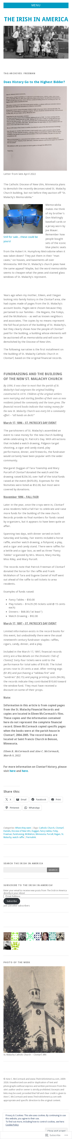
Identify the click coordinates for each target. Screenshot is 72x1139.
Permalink (31, 837)
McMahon (30, 834)
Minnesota (41, 834)
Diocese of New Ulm (21, 831)
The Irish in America (36, 19)
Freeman (7, 834)
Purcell (50, 834)
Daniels (6, 831)
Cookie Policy (12, 1125)
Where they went (23, 828)
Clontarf (60, 828)
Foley (55, 831)
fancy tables (46, 831)
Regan (57, 834)
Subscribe (12, 901)
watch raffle (18, 837)
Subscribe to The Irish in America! (28, 885)
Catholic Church (47, 828)
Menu (36, 5)
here (13, 771)
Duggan (35, 831)
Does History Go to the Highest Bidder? (34, 82)
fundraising (18, 834)
